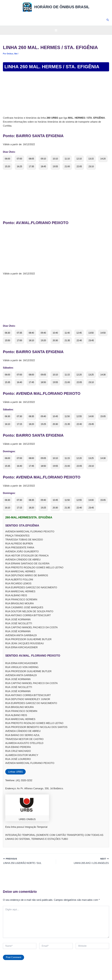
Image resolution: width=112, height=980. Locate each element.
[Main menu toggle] (56, 30)
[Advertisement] (56, 94)
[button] (107, 20)
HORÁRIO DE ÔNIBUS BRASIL (61, 7)
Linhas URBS (15, 771)
